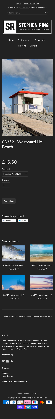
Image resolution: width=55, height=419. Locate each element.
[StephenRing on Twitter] (3, 361)
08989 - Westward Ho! (41, 295)
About (26, 393)
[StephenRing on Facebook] (7, 361)
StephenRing (26, 397)
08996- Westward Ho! (13, 265)
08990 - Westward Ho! (13, 295)
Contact (33, 45)
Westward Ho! (23, 316)
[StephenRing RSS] (11, 361)
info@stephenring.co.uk (18, 381)
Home (11, 40)
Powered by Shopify (39, 397)
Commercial (40, 40)
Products (22, 45)
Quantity (6, 180)
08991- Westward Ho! (42, 265)
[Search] (45, 13)
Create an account (31, 3)
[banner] (27, 27)
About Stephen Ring (39, 7)
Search (19, 393)
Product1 (6, 169)
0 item (13, 7)
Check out (24, 7)
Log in (18, 3)
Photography (24, 40)
